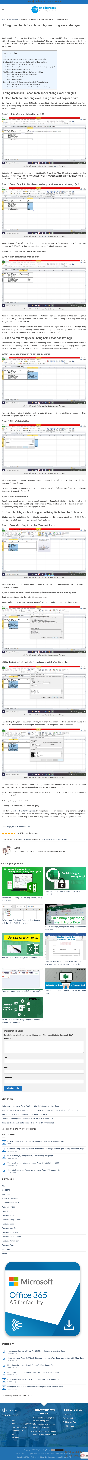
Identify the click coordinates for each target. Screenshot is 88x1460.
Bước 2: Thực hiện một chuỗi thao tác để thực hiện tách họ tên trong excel (30, 87)
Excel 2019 (6, 1190)
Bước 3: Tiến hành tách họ (15, 79)
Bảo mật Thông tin (33, 1454)
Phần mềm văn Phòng (10, 1211)
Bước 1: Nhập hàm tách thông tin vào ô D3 (20, 64)
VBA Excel (6, 1249)
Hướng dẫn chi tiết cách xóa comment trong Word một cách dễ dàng (35, 1387)
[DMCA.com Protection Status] (57, 1450)
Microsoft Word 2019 (10, 1203)
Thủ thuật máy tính (9, 1228)
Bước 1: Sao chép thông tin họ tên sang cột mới (22, 74)
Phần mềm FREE (8, 1207)
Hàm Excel (6, 1194)
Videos (4, 1254)
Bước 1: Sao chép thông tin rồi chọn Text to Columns (23, 84)
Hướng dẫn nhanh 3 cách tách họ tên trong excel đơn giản (25, 59)
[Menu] (3, 9)
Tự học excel (68, 1418)
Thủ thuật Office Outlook (11, 1237)
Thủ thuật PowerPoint (10, 1241)
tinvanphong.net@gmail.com (23, 1424)
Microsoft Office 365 (10, 1198)
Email (6, 1067)
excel (56, 166)
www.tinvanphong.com (21, 1437)
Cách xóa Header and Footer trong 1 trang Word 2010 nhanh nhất (28, 1123)
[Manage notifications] (83, 1455)
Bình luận (8, 1039)
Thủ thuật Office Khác (10, 1232)
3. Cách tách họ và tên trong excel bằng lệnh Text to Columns (26, 82)
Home (4, 19)
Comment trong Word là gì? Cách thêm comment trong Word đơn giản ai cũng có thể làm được (40, 1110)
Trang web (8, 1077)
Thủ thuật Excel (14, 19)
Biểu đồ (5, 1186)
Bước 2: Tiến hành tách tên (15, 77)
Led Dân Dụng (68, 1426)
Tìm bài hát (67, 1414)
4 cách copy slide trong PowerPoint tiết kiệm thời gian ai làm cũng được (30, 1106)
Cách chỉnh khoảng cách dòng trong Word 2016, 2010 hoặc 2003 (27, 1119)
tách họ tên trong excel (60, 839)
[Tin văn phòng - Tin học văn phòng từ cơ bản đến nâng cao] (44, 9)
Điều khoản (45, 1454)
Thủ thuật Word (8, 1245)
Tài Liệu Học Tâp (69, 1422)
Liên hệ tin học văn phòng (61, 1454)
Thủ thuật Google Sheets (11, 1220)
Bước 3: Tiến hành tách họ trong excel (18, 69)
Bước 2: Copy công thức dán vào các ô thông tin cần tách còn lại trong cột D (31, 67)
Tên (5, 1057)
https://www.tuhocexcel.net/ (18, 827)
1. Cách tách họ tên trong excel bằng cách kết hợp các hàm (25, 62)
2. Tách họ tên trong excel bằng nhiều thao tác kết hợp (23, 72)
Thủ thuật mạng (8, 1224)
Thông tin (20, 1454)
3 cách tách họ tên (43, 236)
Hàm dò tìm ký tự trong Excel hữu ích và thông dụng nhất (24, 1114)
